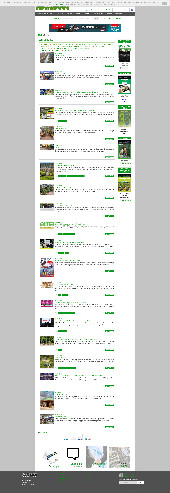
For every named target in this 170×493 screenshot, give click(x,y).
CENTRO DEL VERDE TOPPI (64, 187)
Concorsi (97, 44)
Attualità (74, 48)
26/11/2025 (58, 240)
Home (60, 14)
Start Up (66, 48)
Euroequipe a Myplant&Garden (64, 165)
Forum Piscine (84, 48)
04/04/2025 (58, 374)
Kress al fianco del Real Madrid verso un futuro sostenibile (73, 321)
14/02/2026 (58, 185)
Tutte (53, 44)
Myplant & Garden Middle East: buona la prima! (70, 242)
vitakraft (65, 294)
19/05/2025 (58, 337)
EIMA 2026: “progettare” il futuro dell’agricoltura (70, 224)
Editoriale (78, 46)
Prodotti (60, 44)
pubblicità (108, 10)
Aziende (69, 14)
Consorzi (58, 48)
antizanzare (62, 121)
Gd (41, 44)
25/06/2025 (58, 319)
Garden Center (98, 14)
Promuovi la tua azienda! (112, 19)
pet (60, 294)
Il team (61, 475)
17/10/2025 (58, 282)
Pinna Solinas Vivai (61, 394)
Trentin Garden (59, 55)
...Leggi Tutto (109, 66)
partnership (62, 331)
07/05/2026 (58, 90)
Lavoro (88, 480)
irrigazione (62, 176)
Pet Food (61, 313)
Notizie (51, 50)
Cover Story (87, 46)
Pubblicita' (62, 477)
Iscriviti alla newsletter (65, 478)
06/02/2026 (58, 222)
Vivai (50, 48)
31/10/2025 (58, 259)
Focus (111, 44)
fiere (60, 234)
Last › (45, 432)
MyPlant (61, 253)
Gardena (61, 368)
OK (164, 3)
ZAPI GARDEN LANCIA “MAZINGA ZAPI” (68, 261)
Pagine (58, 50)
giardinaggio (71, 176)
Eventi (104, 44)
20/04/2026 (58, 108)
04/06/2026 (58, 53)
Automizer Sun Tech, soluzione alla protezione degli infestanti (74, 110)
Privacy (85, 10)
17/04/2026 (58, 127)
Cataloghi (89, 477)
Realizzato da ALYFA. (137, 490)
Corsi (89, 44)
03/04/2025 (58, 392)
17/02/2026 (58, 163)
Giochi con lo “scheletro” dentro (65, 284)
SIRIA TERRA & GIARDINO (63, 206)
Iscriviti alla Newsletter (121, 10)
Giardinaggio (90, 482)
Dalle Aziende (70, 44)
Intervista (44, 48)
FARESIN (58, 147)
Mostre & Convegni (54, 46)
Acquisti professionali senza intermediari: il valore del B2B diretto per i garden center (82, 92)
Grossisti (88, 478)
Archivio (118, 14)
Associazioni (81, 44)
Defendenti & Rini (60, 417)
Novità (43, 46)
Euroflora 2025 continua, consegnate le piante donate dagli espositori (77, 339)
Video (109, 14)
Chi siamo (61, 473)
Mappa (57, 18)
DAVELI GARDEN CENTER (63, 129)
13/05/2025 (58, 356)
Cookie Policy (58, 4)
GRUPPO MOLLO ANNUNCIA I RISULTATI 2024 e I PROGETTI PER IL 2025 (79, 376)
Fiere (46, 44)
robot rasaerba (70, 368)
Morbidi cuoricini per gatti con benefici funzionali (70, 302)
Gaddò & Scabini (60, 74)
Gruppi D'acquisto (99, 46)
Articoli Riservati (68, 50)
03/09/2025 (58, 301)
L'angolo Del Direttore (45, 14)
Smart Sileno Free (60, 358)
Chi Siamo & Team (96, 10)
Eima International (69, 234)
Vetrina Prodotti (82, 14)
